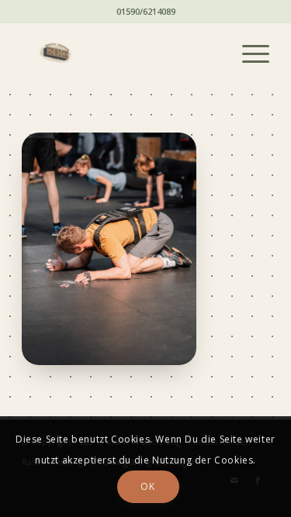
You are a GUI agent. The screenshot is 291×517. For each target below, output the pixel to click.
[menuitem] (248, 53)
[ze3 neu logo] (121, 53)
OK (147, 486)
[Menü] (248, 53)
